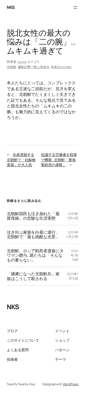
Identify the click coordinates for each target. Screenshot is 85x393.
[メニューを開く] (75, 7)
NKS (11, 7)
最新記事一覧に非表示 (33, 67)
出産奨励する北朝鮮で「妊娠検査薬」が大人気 (21, 159)
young (22, 61)
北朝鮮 (11, 67)
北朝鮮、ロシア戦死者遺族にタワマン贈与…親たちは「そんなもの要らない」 (35, 255)
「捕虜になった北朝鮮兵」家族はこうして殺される (33, 276)
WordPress (70, 384)
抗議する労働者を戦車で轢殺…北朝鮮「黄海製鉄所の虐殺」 (59, 159)
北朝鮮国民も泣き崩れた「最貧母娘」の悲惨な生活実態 (33, 216)
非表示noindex (61, 67)
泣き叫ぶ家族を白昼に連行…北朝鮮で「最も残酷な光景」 (33, 234)
